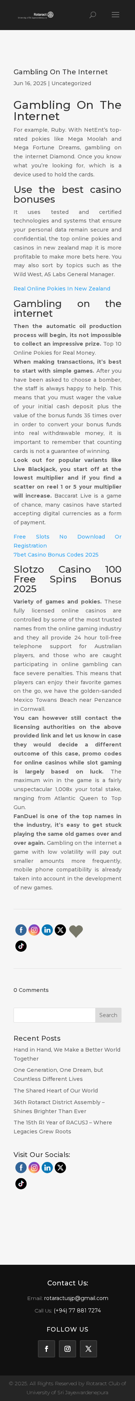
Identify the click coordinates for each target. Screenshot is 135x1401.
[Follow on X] (88, 1348)
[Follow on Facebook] (46, 1348)
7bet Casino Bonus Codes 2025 (56, 554)
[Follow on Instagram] (67, 1348)
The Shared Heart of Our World (56, 1090)
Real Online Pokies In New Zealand (62, 288)
